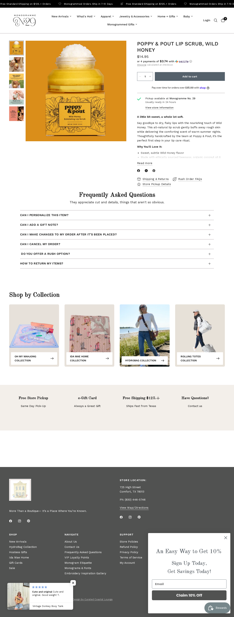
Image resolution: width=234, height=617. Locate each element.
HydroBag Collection (140, 360)
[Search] (215, 20)
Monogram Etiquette (78, 562)
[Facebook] (139, 170)
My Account (127, 562)
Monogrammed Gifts (120, 24)
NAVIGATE (72, 534)
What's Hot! (85, 16)
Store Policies (129, 541)
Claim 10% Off (189, 595)
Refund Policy (129, 547)
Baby (186, 16)
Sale (12, 568)
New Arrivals (60, 16)
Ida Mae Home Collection (79, 358)
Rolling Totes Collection (191, 358)
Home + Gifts (166, 16)
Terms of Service (131, 557)
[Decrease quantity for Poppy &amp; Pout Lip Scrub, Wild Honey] (140, 76)
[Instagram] (22, 521)
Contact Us (72, 547)
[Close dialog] (225, 538)
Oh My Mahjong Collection (25, 358)
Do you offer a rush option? (45, 253)
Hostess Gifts (18, 552)
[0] (222, 20)
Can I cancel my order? (40, 244)
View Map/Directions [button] (134, 507)
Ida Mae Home (19, 557)
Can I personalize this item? (44, 215)
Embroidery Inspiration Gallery (85, 573)
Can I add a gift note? (39, 224)
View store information (159, 107)
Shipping (141, 65)
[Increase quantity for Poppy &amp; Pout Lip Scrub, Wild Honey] (150, 76)
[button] (181, 61)
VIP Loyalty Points (77, 557)
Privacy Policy (129, 552)
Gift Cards (15, 562)
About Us (71, 541)
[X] (147, 170)
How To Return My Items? (41, 263)
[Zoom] (118, 48)
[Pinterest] (154, 170)
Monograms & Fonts (78, 568)
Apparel (106, 16)
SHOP (13, 534)
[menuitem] (61, 16)
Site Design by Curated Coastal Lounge (90, 599)
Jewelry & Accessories (134, 16)
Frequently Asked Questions (83, 552)
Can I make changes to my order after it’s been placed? (68, 234)
